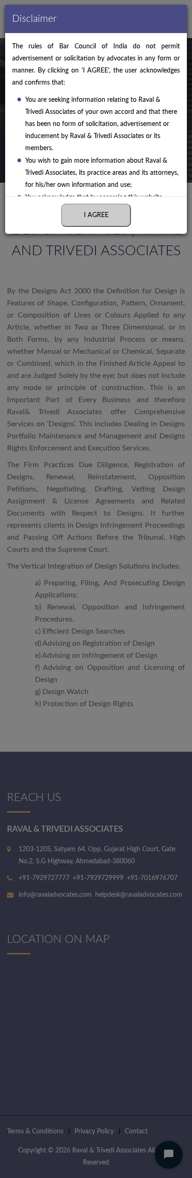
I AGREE (96, 215)
